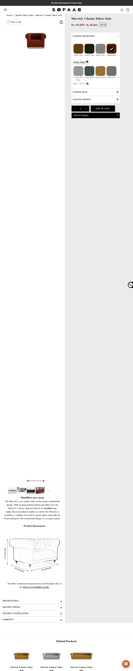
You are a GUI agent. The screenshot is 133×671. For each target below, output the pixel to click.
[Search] (122, 9)
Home (9, 15)
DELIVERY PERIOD (11, 607)
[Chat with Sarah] (126, 664)
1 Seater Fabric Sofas (24, 15)
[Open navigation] (5, 10)
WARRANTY (8, 619)
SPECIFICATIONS (10, 600)
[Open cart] (128, 9)
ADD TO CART (103, 108)
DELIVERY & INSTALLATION (16, 613)
